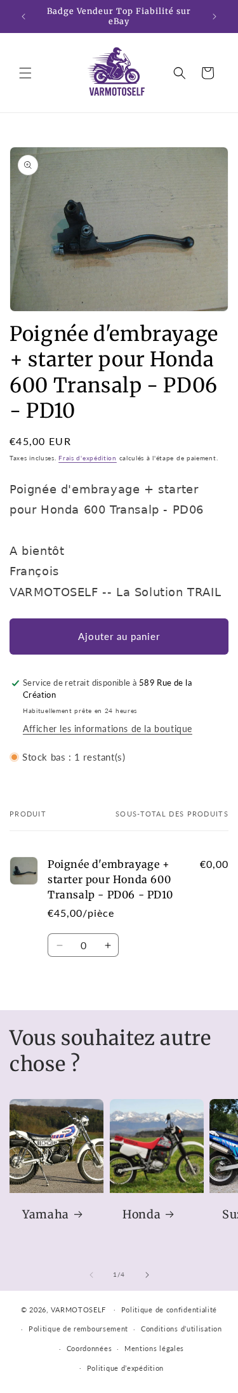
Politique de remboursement (78, 1328)
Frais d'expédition (87, 458)
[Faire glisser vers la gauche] (91, 1275)
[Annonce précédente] (23, 16)
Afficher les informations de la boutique (107, 728)
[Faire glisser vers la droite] (147, 1275)
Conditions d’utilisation (181, 1328)
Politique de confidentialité (169, 1309)
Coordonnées (89, 1348)
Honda (141, 1215)
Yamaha (45, 1215)
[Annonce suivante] (214, 16)
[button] (25, 73)
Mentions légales (154, 1348)
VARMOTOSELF (78, 1309)
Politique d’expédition (125, 1368)
